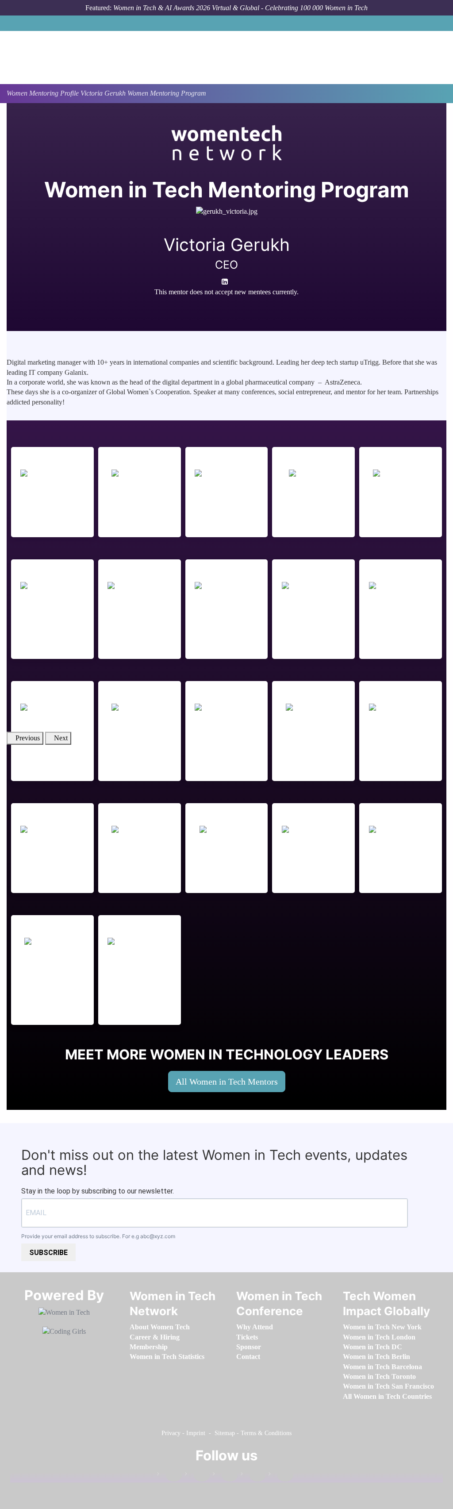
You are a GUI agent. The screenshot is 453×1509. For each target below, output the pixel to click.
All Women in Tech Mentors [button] (227, 1081)
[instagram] (225, 1475)
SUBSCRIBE (48, 1252)
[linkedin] (197, 1475)
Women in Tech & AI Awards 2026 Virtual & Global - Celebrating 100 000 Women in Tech (240, 8)
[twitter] (253, 1475)
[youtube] (232, 304)
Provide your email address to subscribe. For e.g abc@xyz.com (98, 1236)
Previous (27, 738)
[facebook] (217, 304)
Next (61, 738)
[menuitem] (160, 1327)
